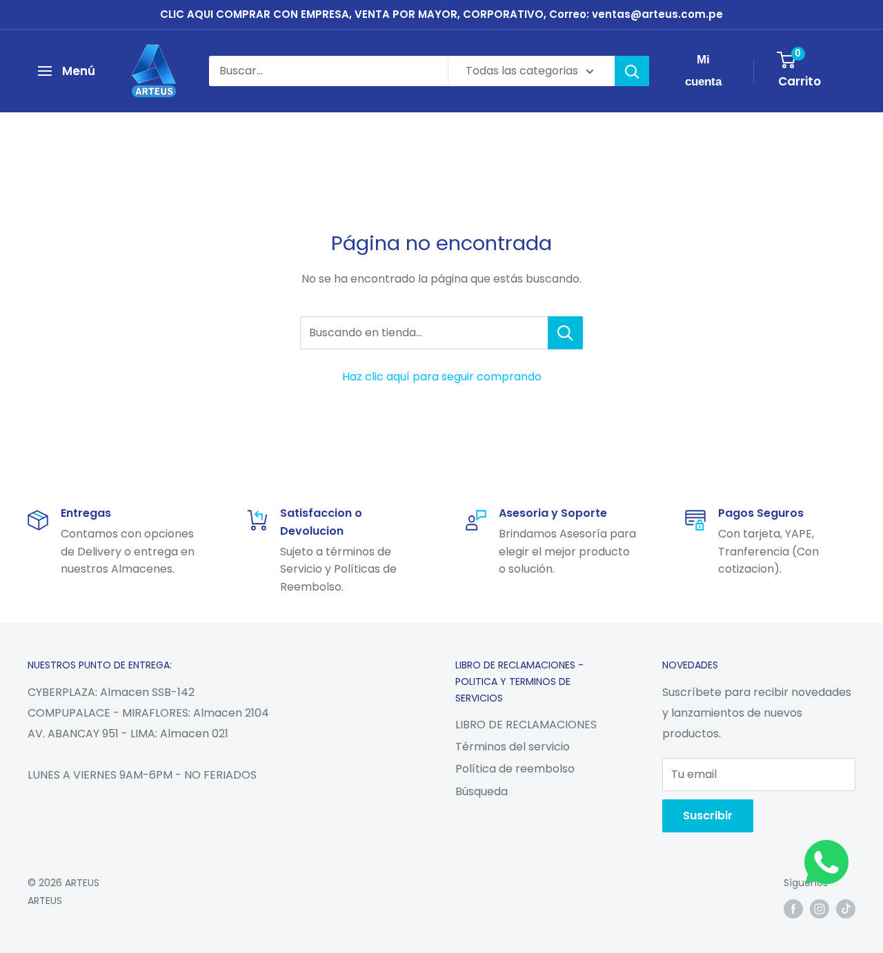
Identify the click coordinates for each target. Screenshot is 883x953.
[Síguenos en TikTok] (845, 909)
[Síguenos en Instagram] (819, 909)
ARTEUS (45, 901)
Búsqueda (481, 791)
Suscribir (708, 815)
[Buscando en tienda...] (565, 332)
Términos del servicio (512, 747)
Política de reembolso (515, 769)
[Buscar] (632, 71)
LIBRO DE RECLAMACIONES (526, 724)
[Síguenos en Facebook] (793, 909)
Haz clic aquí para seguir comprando (442, 377)
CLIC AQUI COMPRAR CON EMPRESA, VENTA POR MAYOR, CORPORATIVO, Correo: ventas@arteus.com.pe (441, 14)
